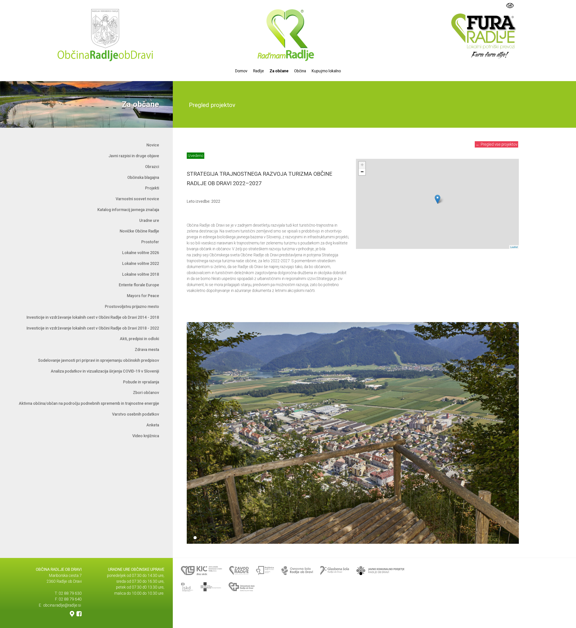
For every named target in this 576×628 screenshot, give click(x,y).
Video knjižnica (145, 436)
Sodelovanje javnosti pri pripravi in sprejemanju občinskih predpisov (98, 360)
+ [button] (362, 165)
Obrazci (152, 166)
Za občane (279, 71)
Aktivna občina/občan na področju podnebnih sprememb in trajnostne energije (89, 403)
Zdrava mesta (147, 349)
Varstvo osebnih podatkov (135, 414)
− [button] (362, 172)
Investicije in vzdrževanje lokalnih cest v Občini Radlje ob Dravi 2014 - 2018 (93, 317)
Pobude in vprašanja (141, 382)
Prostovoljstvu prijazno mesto (132, 306)
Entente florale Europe (139, 285)
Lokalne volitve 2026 (140, 252)
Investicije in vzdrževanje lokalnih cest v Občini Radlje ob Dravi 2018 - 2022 (93, 328)
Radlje (258, 71)
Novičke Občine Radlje (139, 231)
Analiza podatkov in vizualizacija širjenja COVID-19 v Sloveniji (105, 371)
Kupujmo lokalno (326, 71)
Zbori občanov (146, 392)
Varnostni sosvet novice (137, 199)
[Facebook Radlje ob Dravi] (79, 613)
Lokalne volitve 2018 (140, 274)
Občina (300, 71)
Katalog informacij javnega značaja (128, 209)
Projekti (152, 188)
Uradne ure (149, 220)
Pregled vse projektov (496, 144)
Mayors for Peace (143, 296)
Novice (152, 145)
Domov (241, 71)
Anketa (152, 425)
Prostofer (150, 242)
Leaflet (514, 247)
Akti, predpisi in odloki (139, 339)
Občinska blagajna (143, 177)
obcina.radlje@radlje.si (62, 605)
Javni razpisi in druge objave (133, 156)
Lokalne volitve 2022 (140, 263)
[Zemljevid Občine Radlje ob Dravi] (72, 613)
